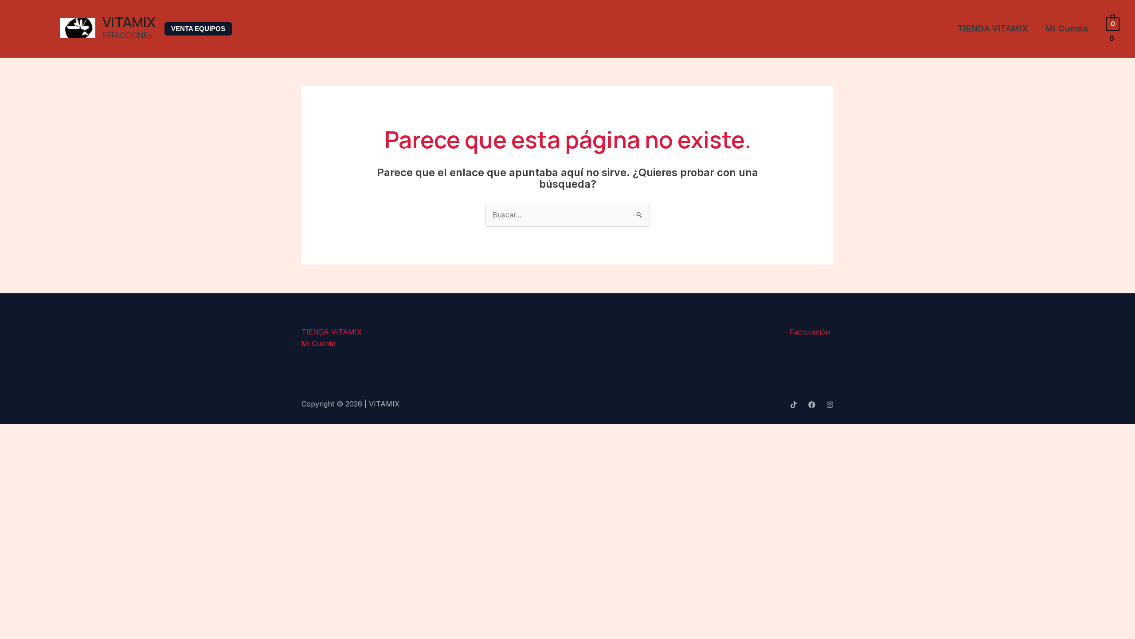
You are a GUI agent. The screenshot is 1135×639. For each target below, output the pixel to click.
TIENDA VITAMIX (993, 28)
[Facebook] (811, 404)
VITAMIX (129, 21)
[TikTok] (793, 404)
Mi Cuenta (1066, 28)
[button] (198, 29)
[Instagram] (830, 404)
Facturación (810, 331)
